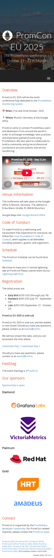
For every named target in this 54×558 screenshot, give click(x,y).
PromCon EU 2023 (9, 549)
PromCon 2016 (8, 541)
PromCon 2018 (36, 541)
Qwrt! (49, 555)
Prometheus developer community (25, 527)
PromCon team (41, 531)
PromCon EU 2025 (43, 549)
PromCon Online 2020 (28, 544)
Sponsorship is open (13, 385)
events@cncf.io (32, 329)
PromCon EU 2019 (9, 544)
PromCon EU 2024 (26, 549)
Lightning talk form (12, 274)
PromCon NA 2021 (21, 546)
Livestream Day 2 (30, 346)
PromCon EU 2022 (38, 546)
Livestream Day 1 (11, 346)
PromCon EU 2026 (9, 551)
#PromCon (32, 370)
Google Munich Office (33, 215)
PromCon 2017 (22, 541)
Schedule (7, 260)
